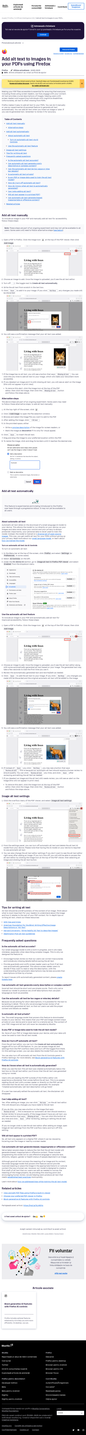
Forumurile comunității (37, 7)
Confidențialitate (78, 53)
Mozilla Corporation (41, 1409)
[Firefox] (4, 52)
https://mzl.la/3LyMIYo (33, 1205)
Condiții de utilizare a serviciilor (28, 1426)
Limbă (59, 1409)
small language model (41, 538)
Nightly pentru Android (12, 1399)
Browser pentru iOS (54, 1369)
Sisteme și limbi (58, 53)
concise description (21, 427)
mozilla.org (7, 1426)
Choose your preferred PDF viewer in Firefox (23, 1196)
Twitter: (5, 1365)
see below (58, 230)
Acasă (4, 18)
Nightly (5, 1395)
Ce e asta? (50, 1387)
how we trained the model (13, 541)
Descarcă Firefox (68, 50)
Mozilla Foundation (10, 1411)
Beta (4, 1387)
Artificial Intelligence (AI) (24, 18)
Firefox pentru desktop (56, 1361)
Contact (35, 1430)
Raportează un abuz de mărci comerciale (19, 1357)
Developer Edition (9, 1383)
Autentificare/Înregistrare (76, 6)
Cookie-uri (24, 1430)
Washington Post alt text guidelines (19, 934)
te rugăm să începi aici (40, 86)
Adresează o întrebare (50, 7)
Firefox (10, 18)
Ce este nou (68, 53)
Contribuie (62, 7)
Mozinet (34, 1234)
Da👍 (35, 1216)
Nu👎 (42, 1216)
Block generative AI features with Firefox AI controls (27, 1199)
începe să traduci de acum (19, 83)
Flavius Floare (58, 1234)
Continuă (43, 35)
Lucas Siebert (49, 1234)
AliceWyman (27, 1234)
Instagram (83, 1430)
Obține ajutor (51, 1399)
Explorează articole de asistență (18, 7)
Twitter (73, 1430)
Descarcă (50, 1357)
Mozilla (7, 1346)
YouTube (78, 1430)
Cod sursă (6, 1361)
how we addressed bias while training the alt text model (42, 1182)
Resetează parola (53, 1391)
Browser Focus (52, 1373)
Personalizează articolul (11, 43)
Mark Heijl (40, 1234)
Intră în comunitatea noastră (14, 1369)
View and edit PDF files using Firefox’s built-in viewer (27, 1193)
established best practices (19, 1177)
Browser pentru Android (56, 1365)
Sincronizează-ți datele (55, 1395)
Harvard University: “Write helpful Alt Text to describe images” (31, 931)
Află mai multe (61, 1273)
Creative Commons (10, 1420)
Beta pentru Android (10, 1391)
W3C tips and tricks (12, 922)
